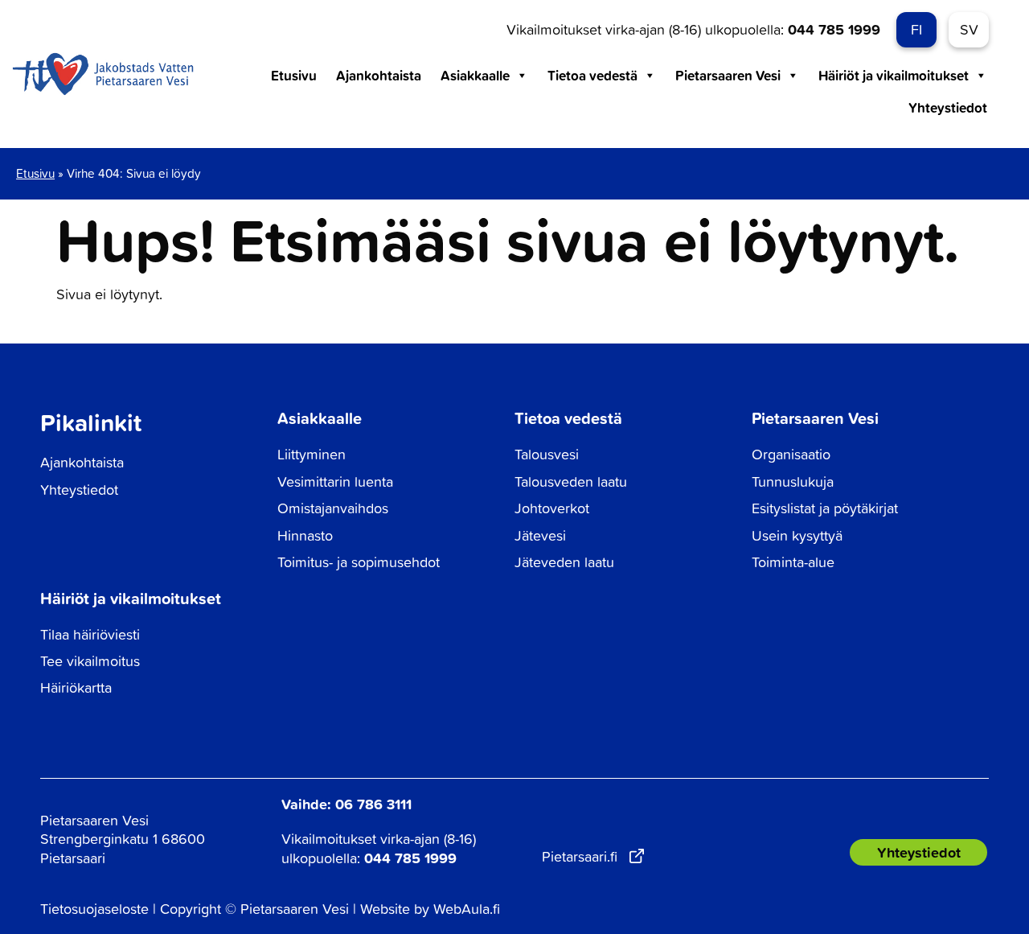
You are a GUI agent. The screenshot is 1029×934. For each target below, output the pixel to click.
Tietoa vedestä (592, 75)
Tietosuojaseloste (94, 909)
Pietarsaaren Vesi (728, 75)
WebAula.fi (466, 909)
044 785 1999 (834, 29)
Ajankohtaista (378, 75)
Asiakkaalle (475, 75)
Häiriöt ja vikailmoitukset (893, 75)
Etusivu (294, 75)
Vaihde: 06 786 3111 (346, 803)
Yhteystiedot (947, 107)
